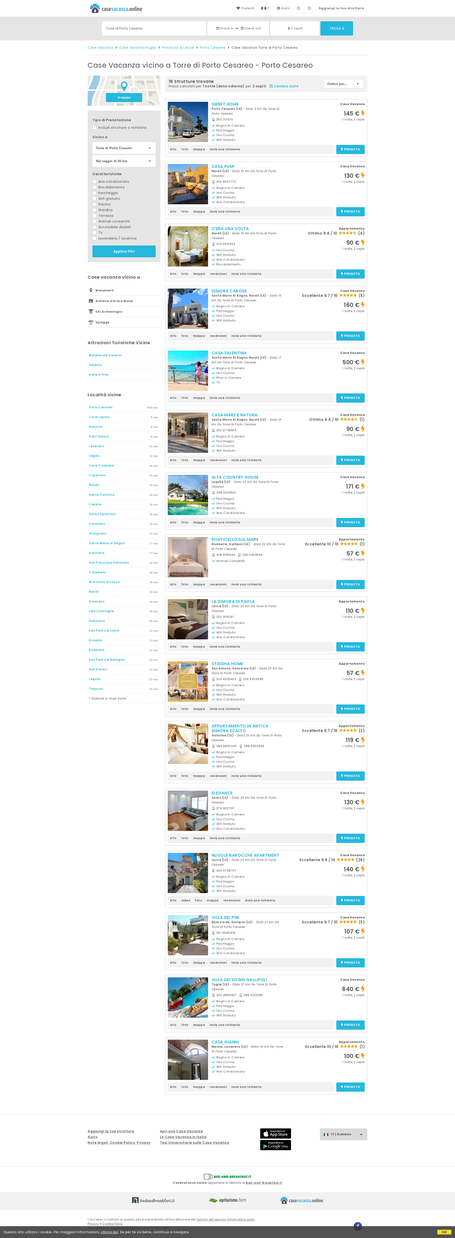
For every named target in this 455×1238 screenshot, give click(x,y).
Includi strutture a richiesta (121, 127)
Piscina (103, 204)
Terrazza (105, 215)
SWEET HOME (225, 104)
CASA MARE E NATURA (235, 415)
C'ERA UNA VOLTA (230, 229)
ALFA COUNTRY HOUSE (235, 477)
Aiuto (285, 8)
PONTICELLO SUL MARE (235, 539)
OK (444, 1232)
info (173, 149)
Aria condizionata (113, 181)
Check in (226, 28)
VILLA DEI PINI (226, 917)
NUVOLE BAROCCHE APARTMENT (245, 855)
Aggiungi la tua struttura (341, 8)
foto (184, 149)
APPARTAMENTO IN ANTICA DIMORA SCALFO (240, 728)
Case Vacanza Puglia (137, 47)
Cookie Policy (112, 1224)
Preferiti (247, 8)
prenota (352, 149)
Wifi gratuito (108, 198)
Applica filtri (124, 251)
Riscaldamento (111, 187)
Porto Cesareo (213, 47)
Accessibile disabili (114, 227)
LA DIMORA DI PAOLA (233, 601)
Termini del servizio (211, 1219)
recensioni (218, 274)
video (185, 900)
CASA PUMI (223, 166)
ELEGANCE (222, 793)
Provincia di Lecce (178, 47)
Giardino (105, 210)
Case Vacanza (100, 47)
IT (268, 8)
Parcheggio (107, 193)
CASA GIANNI (225, 1042)
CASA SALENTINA (229, 353)
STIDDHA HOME (227, 664)
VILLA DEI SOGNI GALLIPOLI (239, 980)
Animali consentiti (113, 221)
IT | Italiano (341, 1134)
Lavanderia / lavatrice (117, 238)
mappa (124, 97)
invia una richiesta (225, 149)
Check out (252, 28)
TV (100, 232)
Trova (335, 28)
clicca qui (109, 1232)
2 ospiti (297, 28)
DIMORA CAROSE (229, 291)
